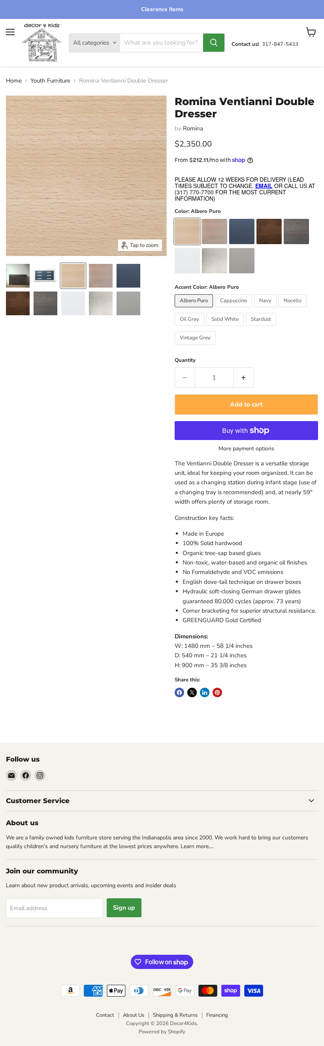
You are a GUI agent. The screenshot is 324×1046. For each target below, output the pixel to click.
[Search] (213, 43)
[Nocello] (294, 309)
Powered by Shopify (162, 1031)
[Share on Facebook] (179, 692)
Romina (193, 128)
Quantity (185, 360)
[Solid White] (226, 328)
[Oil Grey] (190, 328)
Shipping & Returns (175, 1015)
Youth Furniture (50, 80)
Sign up (124, 907)
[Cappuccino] (234, 309)
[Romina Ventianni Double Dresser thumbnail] (17, 275)
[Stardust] (262, 328)
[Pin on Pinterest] (217, 692)
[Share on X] (192, 692)
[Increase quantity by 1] (244, 377)
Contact (105, 1015)
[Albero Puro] (195, 309)
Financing (217, 1015)
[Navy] (266, 309)
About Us (133, 1015)
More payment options (246, 449)
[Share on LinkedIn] (204, 692)
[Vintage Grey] (196, 347)
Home (14, 80)
